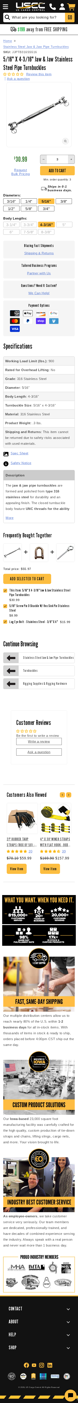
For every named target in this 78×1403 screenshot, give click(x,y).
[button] (5, 6)
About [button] (14, 1321)
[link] (42, 608)
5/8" (28, 209)
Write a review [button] (39, 741)
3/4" (46, 209)
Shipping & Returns (39, 253)
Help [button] (12, 1334)
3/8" (63, 201)
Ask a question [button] (39, 752)
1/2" (11, 209)
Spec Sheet (19, 453)
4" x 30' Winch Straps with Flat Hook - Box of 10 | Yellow (55, 842)
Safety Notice (21, 463)
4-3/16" (46, 225)
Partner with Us (39, 273)
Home (7, 41)
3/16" (11, 201)
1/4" (28, 201)
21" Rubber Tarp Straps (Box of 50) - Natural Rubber (21, 842)
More (9, 518)
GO (70, 17)
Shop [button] (12, 1347)
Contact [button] (15, 1308)
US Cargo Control (33, 1387)
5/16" (46, 201)
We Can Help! (39, 293)
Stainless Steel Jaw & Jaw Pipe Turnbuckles (36, 46)
